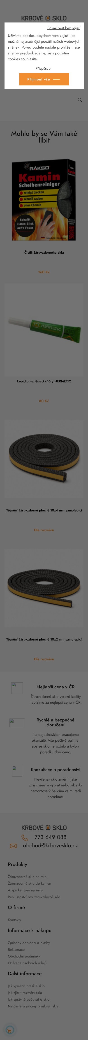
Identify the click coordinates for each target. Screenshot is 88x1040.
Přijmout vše (38, 79)
